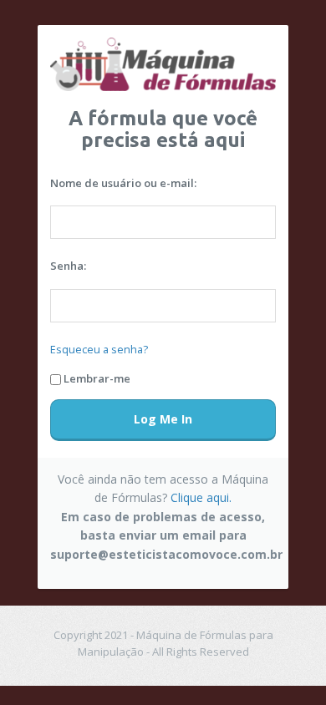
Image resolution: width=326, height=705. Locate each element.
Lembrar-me (97, 378)
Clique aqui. (201, 497)
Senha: (68, 265)
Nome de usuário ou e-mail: (123, 182)
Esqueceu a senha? (99, 349)
